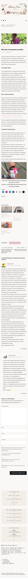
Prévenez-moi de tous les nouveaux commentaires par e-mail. (10, 460)
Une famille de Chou (15, 242)
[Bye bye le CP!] (6, 210)
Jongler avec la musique (14, 495)
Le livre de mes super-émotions (14, 513)
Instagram (6, 560)
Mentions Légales (8, 563)
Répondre (24, 348)
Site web (3, 439)
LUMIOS (14, 534)
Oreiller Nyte (14, 502)
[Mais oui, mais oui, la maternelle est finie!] (6, 225)
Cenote (6, 574)
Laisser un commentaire (18, 473)
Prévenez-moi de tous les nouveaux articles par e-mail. (13, 466)
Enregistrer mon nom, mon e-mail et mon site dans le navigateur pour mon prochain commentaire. (13, 449)
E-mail (2, 433)
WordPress (22, 574)
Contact (5, 559)
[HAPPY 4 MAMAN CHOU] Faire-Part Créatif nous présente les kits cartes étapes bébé (7, 250)
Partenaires (6, 562)
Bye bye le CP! (4, 213)
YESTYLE (14, 530)
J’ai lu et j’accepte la (11, 454)
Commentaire (5, 406)
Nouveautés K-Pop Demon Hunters (14, 517)
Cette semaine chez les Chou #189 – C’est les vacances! (20, 249)
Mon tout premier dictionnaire (14, 520)
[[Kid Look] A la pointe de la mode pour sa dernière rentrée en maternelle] (18, 210)
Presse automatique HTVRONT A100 (14, 499)
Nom (2, 427)
